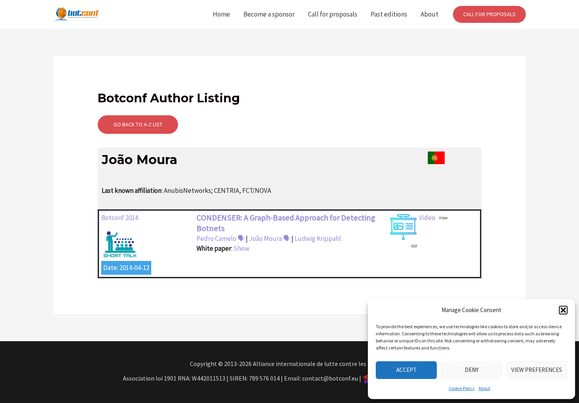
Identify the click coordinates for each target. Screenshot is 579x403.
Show (241, 248)
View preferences (536, 369)
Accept (406, 369)
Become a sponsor (269, 14)
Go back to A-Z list (137, 124)
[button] (563, 310)
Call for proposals (332, 14)
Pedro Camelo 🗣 (221, 238)
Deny (472, 369)
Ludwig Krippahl (318, 238)
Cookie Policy (462, 388)
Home (221, 14)
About (484, 388)
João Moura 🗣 (269, 238)
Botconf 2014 (119, 217)
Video (427, 217)
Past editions (389, 14)
